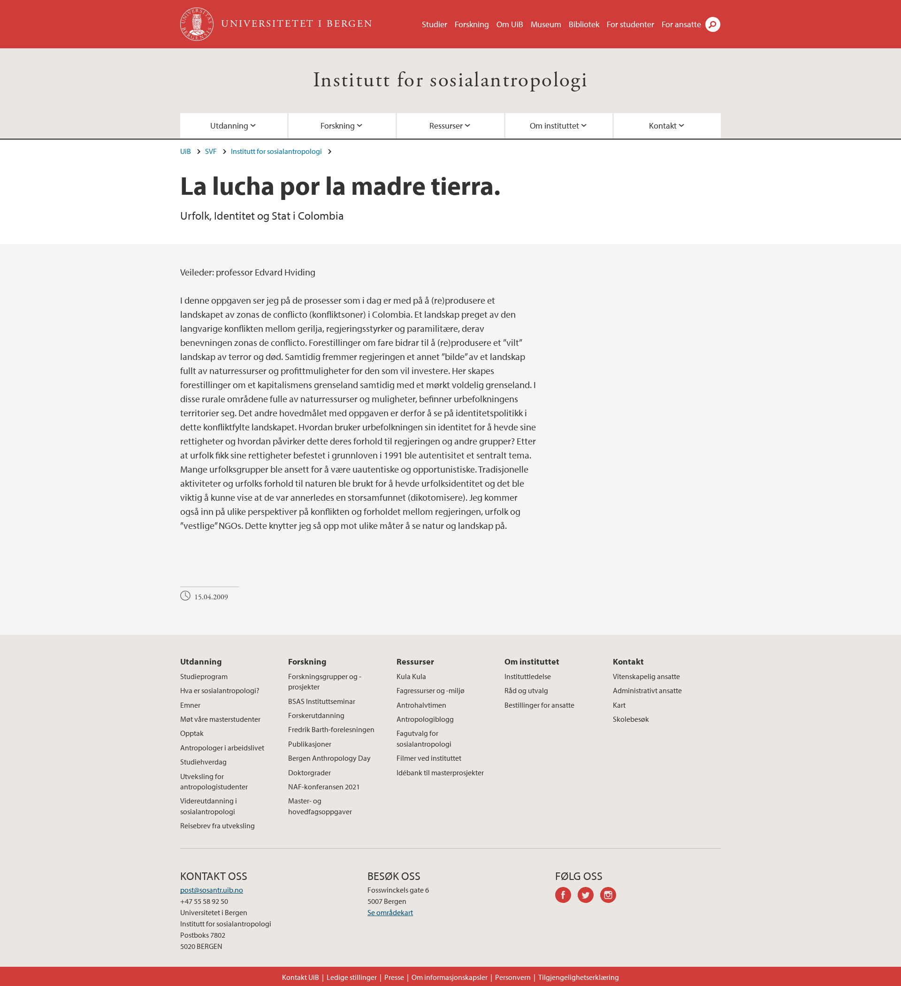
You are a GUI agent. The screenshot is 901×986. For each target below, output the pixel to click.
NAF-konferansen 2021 (324, 786)
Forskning (472, 24)
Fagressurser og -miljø (431, 690)
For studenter (630, 24)
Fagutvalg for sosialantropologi (424, 738)
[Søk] (713, 24)
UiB (185, 151)
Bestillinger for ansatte (539, 705)
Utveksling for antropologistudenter (214, 781)
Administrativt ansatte (647, 690)
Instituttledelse (527, 676)
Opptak (192, 733)
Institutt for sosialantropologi (450, 80)
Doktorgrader (309, 772)
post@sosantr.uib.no (211, 889)
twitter (589, 896)
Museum (546, 24)
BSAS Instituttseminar (321, 701)
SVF (211, 151)
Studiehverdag (203, 761)
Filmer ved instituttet (429, 758)
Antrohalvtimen (421, 705)
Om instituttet (554, 125)
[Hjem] (197, 24)
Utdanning (229, 125)
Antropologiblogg (425, 719)
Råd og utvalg (526, 690)
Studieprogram (204, 676)
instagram (611, 896)
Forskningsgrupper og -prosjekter (324, 681)
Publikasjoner (309, 744)
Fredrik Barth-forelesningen (331, 729)
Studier (434, 24)
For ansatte (681, 24)
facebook (566, 896)
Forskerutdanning (316, 715)
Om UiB (509, 24)
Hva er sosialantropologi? (220, 690)
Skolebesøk (631, 719)
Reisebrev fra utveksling (217, 825)
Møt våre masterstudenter (220, 719)
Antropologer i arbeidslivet (222, 747)
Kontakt (663, 125)
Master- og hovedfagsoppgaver (320, 806)
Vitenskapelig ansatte (646, 676)
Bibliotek (584, 24)
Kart (619, 705)
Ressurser (446, 125)
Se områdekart (390, 912)
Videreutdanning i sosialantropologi (208, 806)
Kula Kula (411, 676)
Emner (190, 705)
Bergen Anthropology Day (329, 758)
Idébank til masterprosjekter (440, 772)
